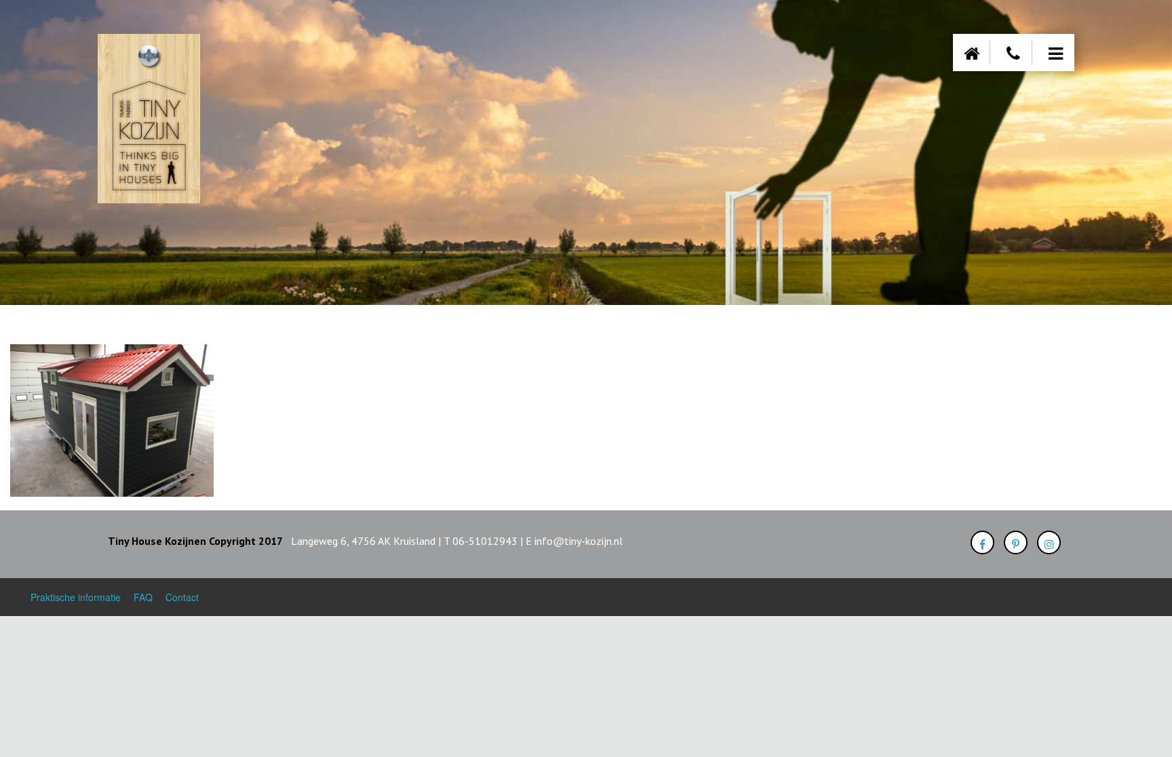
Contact (182, 597)
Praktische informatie (76, 597)
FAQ (143, 597)
